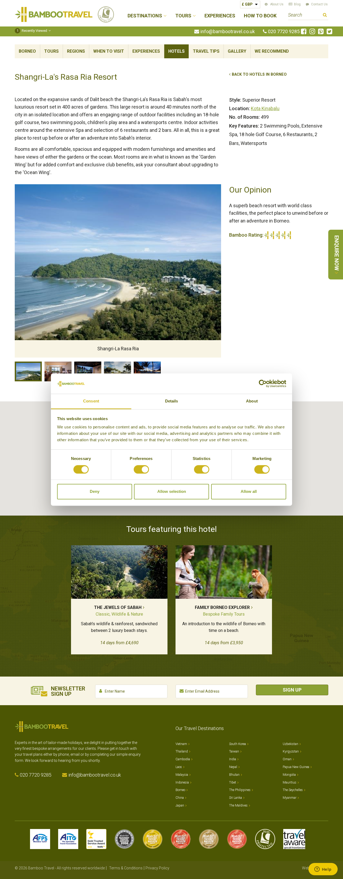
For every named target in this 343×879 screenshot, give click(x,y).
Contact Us (319, 4)
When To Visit (108, 51)
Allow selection (171, 491)
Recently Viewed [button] (32, 31)
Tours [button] (183, 15)
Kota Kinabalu (265, 108)
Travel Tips (206, 51)
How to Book (260, 15)
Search (325, 15)
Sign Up (292, 690)
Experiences (219, 15)
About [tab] (252, 401)
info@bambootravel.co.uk (227, 31)
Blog (297, 4)
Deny (94, 491)
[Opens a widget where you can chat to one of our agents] (323, 869)
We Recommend (272, 51)
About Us (277, 4)
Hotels (176, 51)
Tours (51, 51)
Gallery (237, 51)
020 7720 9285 (284, 31)
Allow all (249, 491)
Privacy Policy (157, 868)
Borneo (27, 51)
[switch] (141, 469)
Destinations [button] (145, 15)
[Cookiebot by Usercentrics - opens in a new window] (262, 383)
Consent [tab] (91, 401)
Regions (76, 51)
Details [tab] (171, 401)
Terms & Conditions (126, 868)
